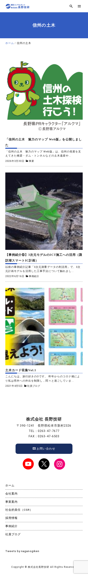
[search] (71, 6)
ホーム (10, 485)
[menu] (79, 6)
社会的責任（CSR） (19, 509)
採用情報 (11, 518)
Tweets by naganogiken (22, 551)
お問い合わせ (45, 448)
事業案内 (11, 501)
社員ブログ (33, 385)
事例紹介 (34, 276)
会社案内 (11, 493)
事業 (31, 161)
